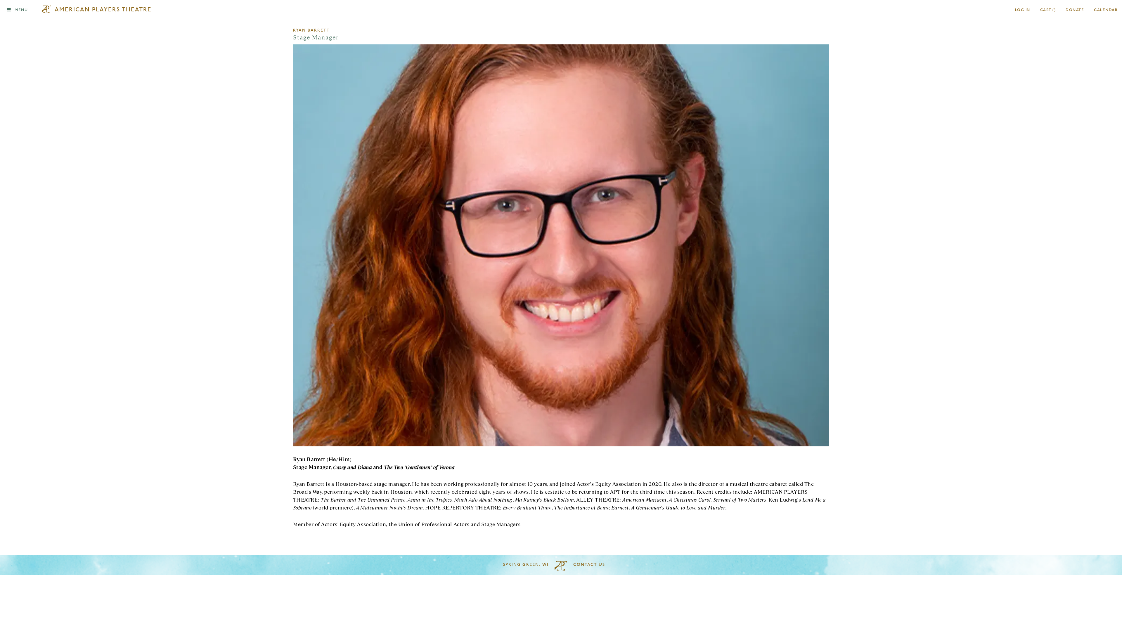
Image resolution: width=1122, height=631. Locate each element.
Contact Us (589, 565)
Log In (1022, 10)
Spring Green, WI (526, 565)
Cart (1048, 10)
